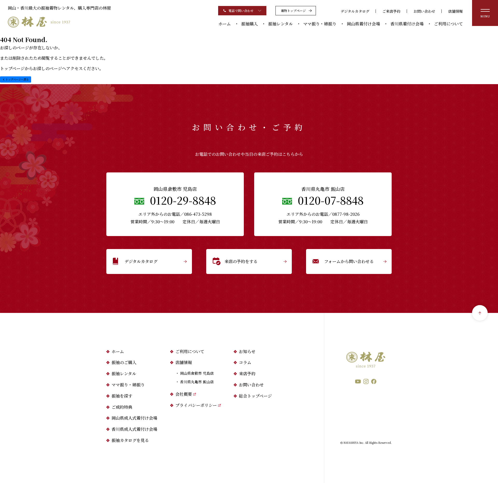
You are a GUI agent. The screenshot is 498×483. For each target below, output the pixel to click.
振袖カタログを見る (130, 440)
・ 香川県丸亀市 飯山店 (194, 381)
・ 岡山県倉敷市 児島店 (194, 373)
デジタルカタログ (355, 11)
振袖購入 (249, 24)
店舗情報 (455, 11)
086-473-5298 (198, 214)
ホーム (224, 24)
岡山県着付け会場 (363, 24)
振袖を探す (122, 396)
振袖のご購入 (124, 362)
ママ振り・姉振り (319, 24)
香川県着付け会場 (407, 24)
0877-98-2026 (345, 214)
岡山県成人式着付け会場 (134, 418)
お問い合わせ (424, 11)
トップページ (12, 68)
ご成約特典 (122, 407)
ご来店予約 (391, 11)
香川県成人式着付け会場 (134, 429)
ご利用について (448, 24)
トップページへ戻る (17, 79)
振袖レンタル (280, 24)
